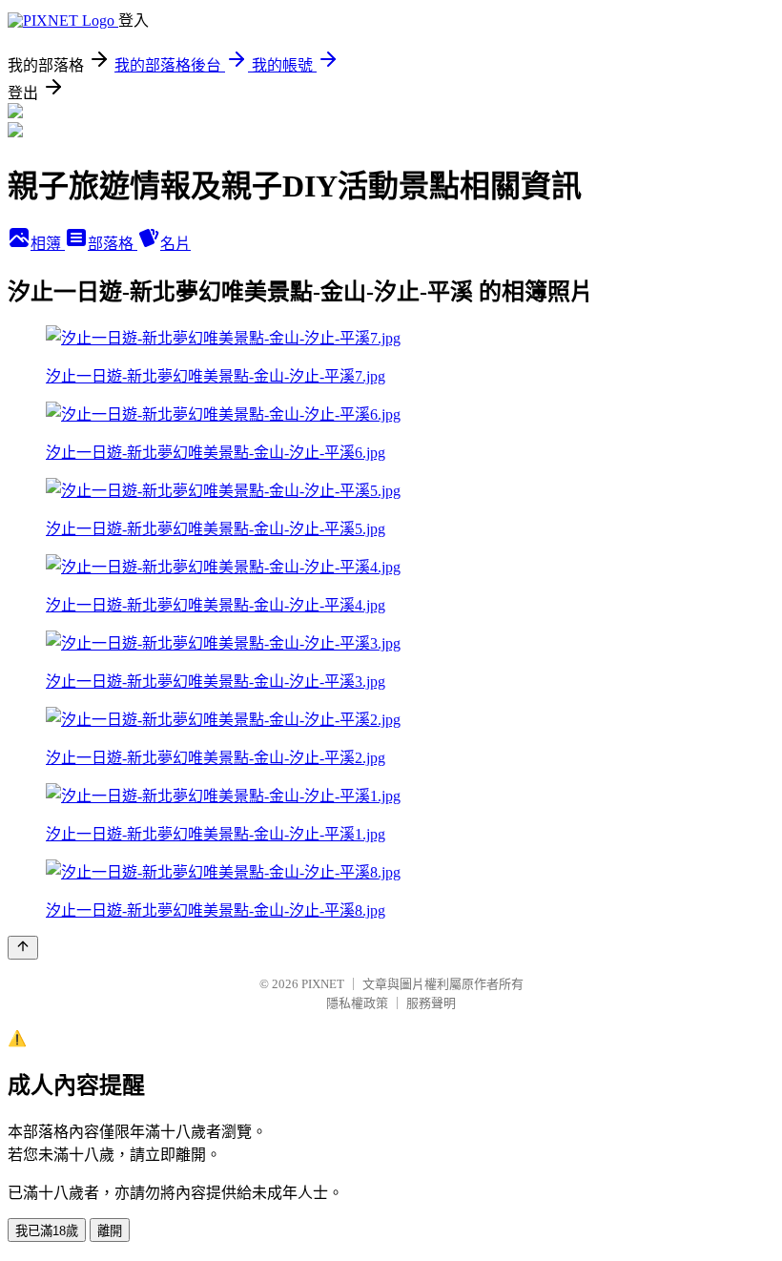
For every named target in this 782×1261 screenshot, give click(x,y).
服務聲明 (431, 1003)
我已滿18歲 (46, 1231)
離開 (109, 1231)
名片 (175, 244)
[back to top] (23, 948)
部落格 (112, 244)
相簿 (48, 244)
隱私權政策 (357, 1003)
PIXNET (322, 984)
